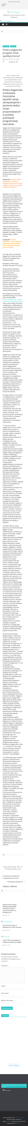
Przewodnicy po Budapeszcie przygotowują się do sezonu (11, 877)
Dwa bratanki (6, 46)
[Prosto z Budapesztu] (6, 21)
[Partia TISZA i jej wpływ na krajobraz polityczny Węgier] (5, 937)
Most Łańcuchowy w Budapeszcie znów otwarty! (12, 926)
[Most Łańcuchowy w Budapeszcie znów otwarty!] (6, 922)
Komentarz (4, 965)
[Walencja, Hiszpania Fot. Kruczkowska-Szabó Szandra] (5, 1049)
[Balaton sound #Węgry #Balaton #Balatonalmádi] (5, 1022)
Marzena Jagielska (15, 59)
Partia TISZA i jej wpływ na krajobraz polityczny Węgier (12, 941)
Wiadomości (13, 46)
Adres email (5, 993)
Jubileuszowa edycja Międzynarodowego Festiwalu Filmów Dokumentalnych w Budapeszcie (9, 908)
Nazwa (3, 986)
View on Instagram (14, 1065)
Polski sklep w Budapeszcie (15, 882)
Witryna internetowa (7, 1000)
